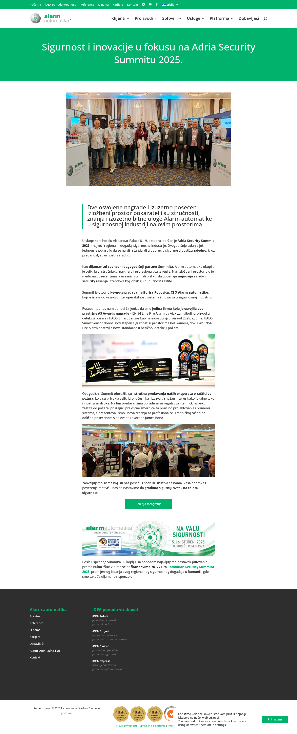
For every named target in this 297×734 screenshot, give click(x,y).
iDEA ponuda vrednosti (61, 4)
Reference (87, 4)
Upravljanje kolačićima (152, 725)
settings (220, 725)
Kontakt (132, 4)
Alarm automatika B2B (45, 650)
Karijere (118, 4)
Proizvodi (144, 19)
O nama (103, 4)
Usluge (193, 19)
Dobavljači (249, 19)
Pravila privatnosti (126, 725)
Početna (35, 4)
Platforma (219, 19)
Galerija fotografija (148, 504)
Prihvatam (275, 719)
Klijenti (118, 19)
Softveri (170, 19)
